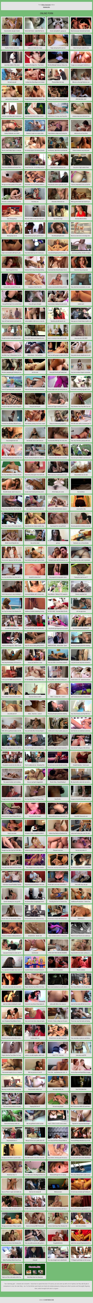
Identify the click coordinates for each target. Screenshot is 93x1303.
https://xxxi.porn (46, 5)
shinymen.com (49, 1300)
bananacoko (46, 7)
